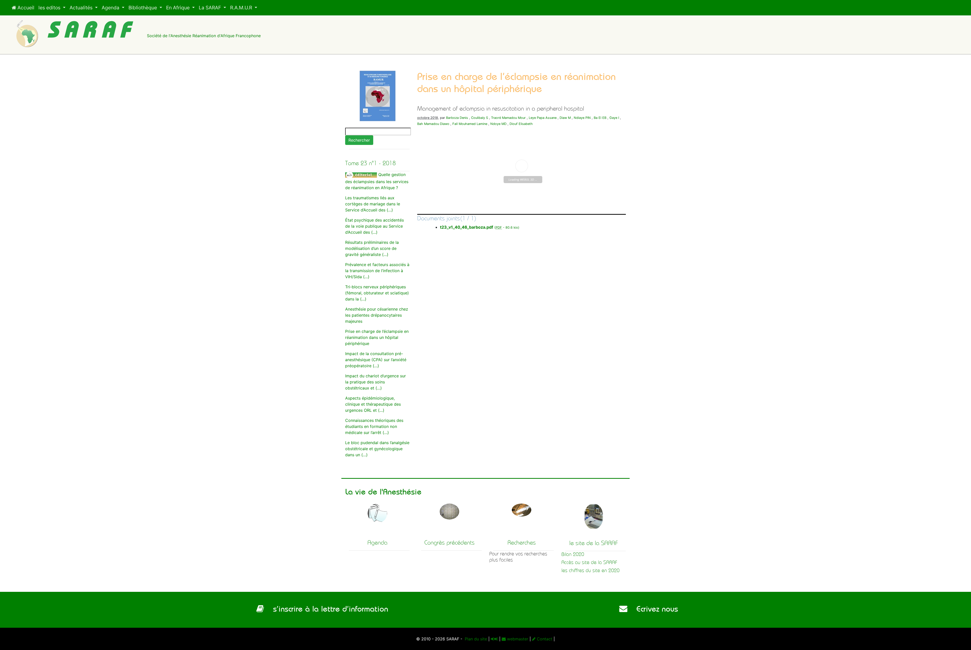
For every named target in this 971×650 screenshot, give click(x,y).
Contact (544, 638)
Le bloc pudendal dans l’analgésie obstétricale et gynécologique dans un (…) (377, 448)
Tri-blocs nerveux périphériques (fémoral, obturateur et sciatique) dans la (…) (377, 292)
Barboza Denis (457, 118)
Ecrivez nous (652, 608)
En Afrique (178, 8)
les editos (50, 8)
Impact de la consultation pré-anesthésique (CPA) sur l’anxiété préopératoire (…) (375, 359)
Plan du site (475, 638)
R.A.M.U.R (241, 8)
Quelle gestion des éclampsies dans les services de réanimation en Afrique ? (376, 181)
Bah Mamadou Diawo (433, 124)
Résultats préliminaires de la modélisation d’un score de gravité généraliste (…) (372, 248)
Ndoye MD (498, 124)
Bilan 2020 (572, 554)
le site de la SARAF (593, 543)
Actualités (82, 8)
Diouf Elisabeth (521, 124)
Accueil (25, 8)
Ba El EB (600, 118)
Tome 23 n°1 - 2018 (370, 163)
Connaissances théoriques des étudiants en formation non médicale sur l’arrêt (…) (374, 426)
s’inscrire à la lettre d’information (326, 608)
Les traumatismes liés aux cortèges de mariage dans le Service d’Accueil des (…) (372, 203)
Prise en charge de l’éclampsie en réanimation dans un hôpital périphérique (377, 337)
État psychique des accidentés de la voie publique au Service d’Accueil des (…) (374, 226)
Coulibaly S (479, 118)
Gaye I (614, 118)
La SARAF (210, 8)
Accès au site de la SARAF (589, 562)
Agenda (111, 8)
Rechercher (359, 140)
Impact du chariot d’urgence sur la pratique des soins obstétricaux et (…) (375, 382)
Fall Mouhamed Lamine (469, 124)
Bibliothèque (143, 8)
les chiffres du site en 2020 (590, 570)
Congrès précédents (449, 542)
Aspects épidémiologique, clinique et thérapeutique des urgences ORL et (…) (373, 404)
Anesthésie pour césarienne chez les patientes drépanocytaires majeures (376, 315)
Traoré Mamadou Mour (508, 118)
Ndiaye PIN (582, 118)
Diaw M (565, 118)
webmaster (517, 638)
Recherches (521, 542)
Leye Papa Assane (543, 118)
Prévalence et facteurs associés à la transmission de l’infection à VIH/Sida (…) (377, 270)
